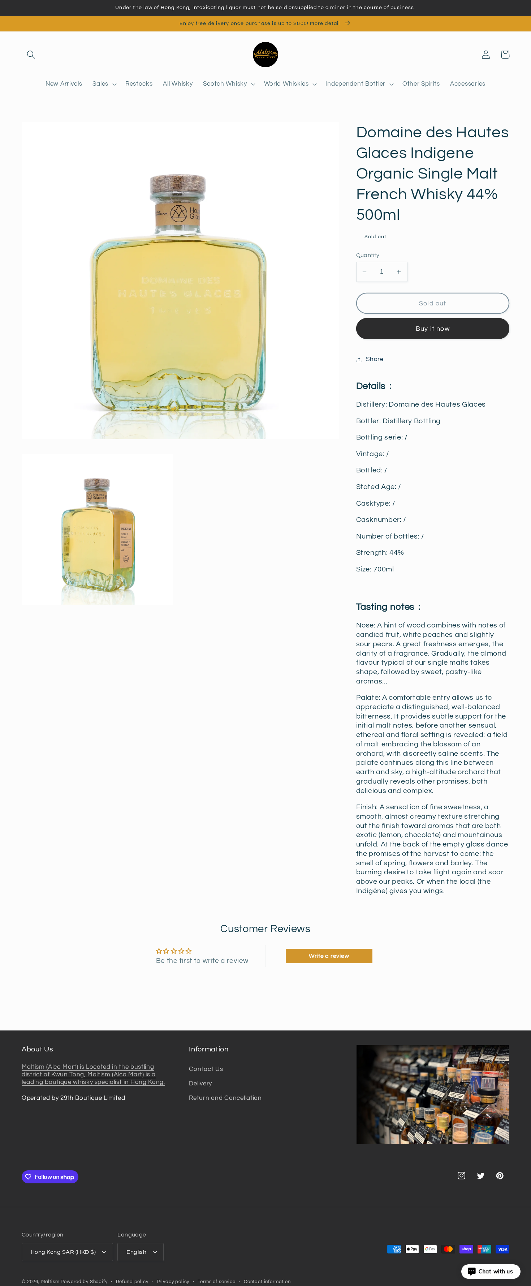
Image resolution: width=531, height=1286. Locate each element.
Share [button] (375, 359)
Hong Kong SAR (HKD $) (63, 1252)
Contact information (267, 1281)
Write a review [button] (329, 956)
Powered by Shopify (84, 1281)
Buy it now (433, 328)
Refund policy (132, 1281)
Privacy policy (173, 1281)
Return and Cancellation (225, 1098)
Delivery (200, 1083)
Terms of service (216, 1281)
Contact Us (206, 1069)
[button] (31, 54)
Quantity (368, 255)
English (136, 1252)
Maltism (50, 1281)
